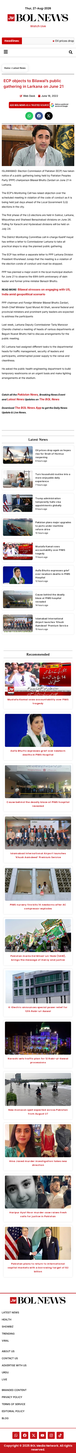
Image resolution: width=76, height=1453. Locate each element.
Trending (8, 1333)
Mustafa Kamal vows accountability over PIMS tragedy (50, 550)
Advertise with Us (14, 1365)
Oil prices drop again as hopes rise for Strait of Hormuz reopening (53, 454)
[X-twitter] (33, 1435)
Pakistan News (27, 394)
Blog (5, 1418)
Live (4, 1379)
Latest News (19, 68)
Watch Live (38, 26)
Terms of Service (13, 1404)
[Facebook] (24, 1435)
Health (6, 1319)
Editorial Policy (13, 1411)
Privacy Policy (12, 1397)
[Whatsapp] (15, 1435)
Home (7, 68)
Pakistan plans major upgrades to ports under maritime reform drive (53, 526)
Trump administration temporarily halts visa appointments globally (48, 502)
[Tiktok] (60, 1435)
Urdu (5, 1372)
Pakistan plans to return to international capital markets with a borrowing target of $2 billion (38, 1267)
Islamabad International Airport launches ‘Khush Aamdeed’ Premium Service (51, 622)
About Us (8, 1351)
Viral (5, 1340)
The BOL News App (28, 407)
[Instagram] (51, 1435)
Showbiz (7, 1326)
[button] (29, 116)
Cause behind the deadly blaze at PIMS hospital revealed (50, 598)
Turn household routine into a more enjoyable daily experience (52, 478)
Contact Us (10, 1358)
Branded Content (14, 1389)
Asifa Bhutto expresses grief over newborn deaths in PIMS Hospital (52, 574)
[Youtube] (42, 1435)
